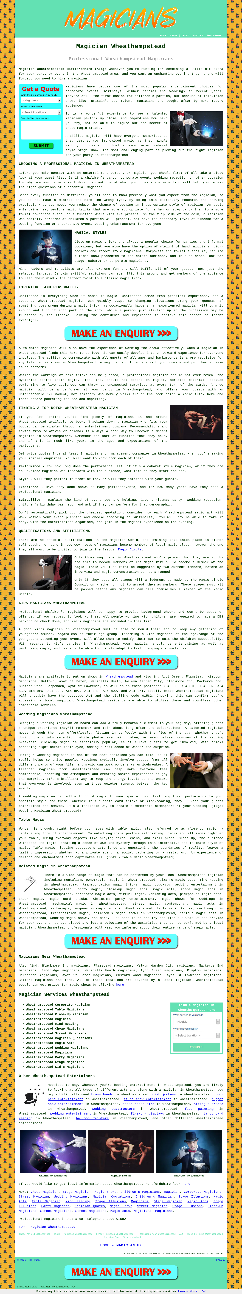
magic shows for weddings (188, 899)
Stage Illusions (193, 1196)
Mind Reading (78, 1201)
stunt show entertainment (147, 1099)
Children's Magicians (140, 1192)
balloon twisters (92, 1118)
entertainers (30, 1123)
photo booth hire (138, 1104)
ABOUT (185, 35)
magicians (214, 691)
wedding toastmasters (113, 1109)
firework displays (147, 1113)
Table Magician (46, 1201)
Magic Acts (198, 1201)
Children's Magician (154, 1196)
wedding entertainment (196, 884)
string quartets (208, 1104)
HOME (163, 35)
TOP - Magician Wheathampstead (47, 1227)
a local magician (174, 980)
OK (204, 1291)
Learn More (188, 1291)
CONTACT (198, 35)
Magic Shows (105, 1192)
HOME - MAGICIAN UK (121, 1245)
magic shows (80, 985)
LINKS (173, 35)
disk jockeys (164, 1094)
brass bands (102, 1094)
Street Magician (34, 1196)
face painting (199, 1109)
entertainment (142, 1085)
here (120, 985)
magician (65, 700)
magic (99, 875)
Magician (172, 1192)
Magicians (27, 676)
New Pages (35, 1260)
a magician (168, 1090)
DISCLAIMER (214, 35)
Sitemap (21, 1260)
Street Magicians (55, 1211)
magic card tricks (68, 899)
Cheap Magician (44, 1192)
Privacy (220, 1260)
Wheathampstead (119, 676)
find (33, 965)
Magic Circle (130, 549)
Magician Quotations (112, 1196)
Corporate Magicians (202, 1192)
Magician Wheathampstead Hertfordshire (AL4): (62, 69)
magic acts (164, 889)
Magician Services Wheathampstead (64, 994)
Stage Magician (76, 1192)
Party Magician (55, 1206)
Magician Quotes (90, 1206)
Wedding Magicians (71, 1196)
